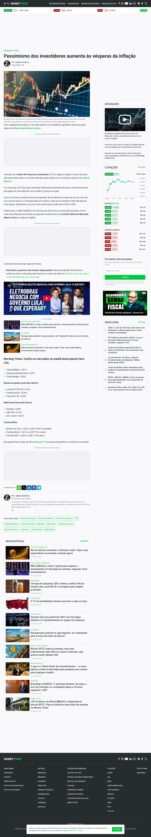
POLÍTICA (41, 798)
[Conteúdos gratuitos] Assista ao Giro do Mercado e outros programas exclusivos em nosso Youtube (123, 136)
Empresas (34, 681)
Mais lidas (112, 322)
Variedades (35, 580)
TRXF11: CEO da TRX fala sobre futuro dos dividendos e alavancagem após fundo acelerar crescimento (126, 330)
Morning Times (11, 50)
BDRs (109, 781)
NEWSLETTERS (72, 802)
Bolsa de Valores (28, 518)
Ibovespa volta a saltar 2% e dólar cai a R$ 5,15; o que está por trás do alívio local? (126, 388)
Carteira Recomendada (30, 321)
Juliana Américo (22, 62)
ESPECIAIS (41, 807)
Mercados (51, 524)
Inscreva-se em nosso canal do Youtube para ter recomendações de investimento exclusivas (125, 145)
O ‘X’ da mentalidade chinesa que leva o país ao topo (59, 601)
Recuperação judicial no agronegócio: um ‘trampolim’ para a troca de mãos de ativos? (55, 337)
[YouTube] (126, 3)
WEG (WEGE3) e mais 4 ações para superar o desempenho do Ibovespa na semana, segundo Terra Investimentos (55, 325)
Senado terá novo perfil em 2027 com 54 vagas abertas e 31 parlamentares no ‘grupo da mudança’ (58, 619)
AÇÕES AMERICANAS (114, 785)
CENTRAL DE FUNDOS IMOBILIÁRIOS (80, 777)
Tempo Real (36, 529)
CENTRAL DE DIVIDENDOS (76, 781)
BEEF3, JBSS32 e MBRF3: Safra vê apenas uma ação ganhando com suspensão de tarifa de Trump (126, 379)
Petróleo (24, 529)
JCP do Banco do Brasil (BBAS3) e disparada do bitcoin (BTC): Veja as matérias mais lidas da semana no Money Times (59, 704)
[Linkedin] (130, 3)
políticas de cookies (76, 830)
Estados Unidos (32, 128)
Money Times (42, 442)
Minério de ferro (66, 524)
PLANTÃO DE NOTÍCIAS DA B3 (77, 798)
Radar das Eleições (90, 3)
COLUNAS (70, 785)
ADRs (109, 802)
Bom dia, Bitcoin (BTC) (39, 646)
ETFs (109, 807)
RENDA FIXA (42, 785)
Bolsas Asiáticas (46, 518)
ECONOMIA (42, 781)
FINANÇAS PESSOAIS (45, 790)
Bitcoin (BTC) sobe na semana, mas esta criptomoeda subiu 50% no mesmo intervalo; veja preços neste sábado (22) (57, 651)
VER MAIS (141, 167)
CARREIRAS (42, 802)
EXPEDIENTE (8, 773)
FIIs (108, 777)
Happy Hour (35, 598)
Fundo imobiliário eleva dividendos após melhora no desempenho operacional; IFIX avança (126, 370)
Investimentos (37, 663)
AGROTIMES (141, 773)
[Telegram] (138, 3)
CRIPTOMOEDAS (113, 790)
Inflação (40, 524)
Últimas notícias (57, 3)
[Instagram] (122, 3)
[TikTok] (142, 759)
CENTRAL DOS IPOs (74, 773)
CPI (51, 174)
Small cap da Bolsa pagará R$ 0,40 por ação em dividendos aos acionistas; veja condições (125, 350)
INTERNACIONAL (44, 794)
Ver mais (141, 322)
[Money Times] (19, 3)
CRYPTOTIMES (142, 768)
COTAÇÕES (111, 768)
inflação (17, 128)
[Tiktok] (142, 3)
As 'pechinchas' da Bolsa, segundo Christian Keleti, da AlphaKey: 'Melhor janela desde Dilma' (124, 360)
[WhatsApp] (134, 3)
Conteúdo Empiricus (29, 345)
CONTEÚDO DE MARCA (75, 794)
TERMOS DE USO (9, 781)
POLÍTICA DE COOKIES (12, 790)
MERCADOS (42, 773)
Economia (25, 333)
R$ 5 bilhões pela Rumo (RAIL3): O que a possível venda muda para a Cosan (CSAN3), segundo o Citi (125, 340)
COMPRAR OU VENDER (75, 790)
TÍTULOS (110, 811)
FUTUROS (110, 798)
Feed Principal (28, 524)
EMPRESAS (42, 777)
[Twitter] (146, 3)
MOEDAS (110, 794)
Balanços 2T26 (109, 3)
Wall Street (49, 529)
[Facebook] (119, 3)
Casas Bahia (73, 3)
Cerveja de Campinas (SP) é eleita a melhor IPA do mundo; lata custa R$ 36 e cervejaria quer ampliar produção (57, 586)
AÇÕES (109, 773)
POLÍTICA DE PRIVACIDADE (13, 785)
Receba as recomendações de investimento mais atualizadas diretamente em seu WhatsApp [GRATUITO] (125, 155)
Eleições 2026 (36, 614)
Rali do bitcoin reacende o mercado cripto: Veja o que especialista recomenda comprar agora (51, 349)
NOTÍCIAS (41, 768)
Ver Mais (84, 541)
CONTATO (7, 777)
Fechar (117, 829)
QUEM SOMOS (9, 768)
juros (6, 201)
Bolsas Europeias (64, 518)
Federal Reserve (12, 524)
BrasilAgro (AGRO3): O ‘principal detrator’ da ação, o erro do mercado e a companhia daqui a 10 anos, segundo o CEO (59, 687)
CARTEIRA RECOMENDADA (76, 768)
